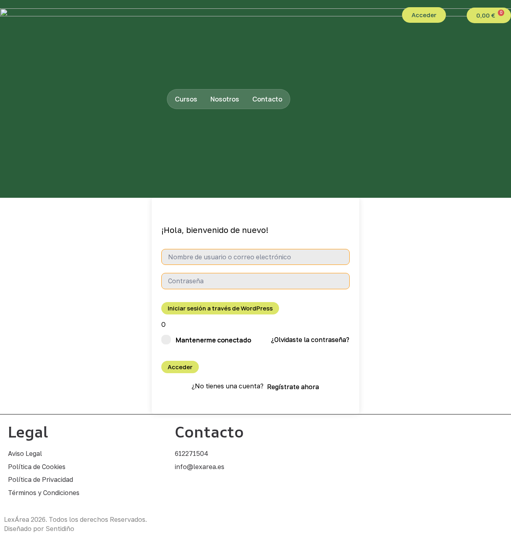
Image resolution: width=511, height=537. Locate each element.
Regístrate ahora (293, 387)
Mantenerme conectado (213, 340)
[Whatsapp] (187, 491)
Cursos (186, 99)
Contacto (267, 99)
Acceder (180, 367)
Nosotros (224, 99)
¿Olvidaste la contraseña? (310, 340)
